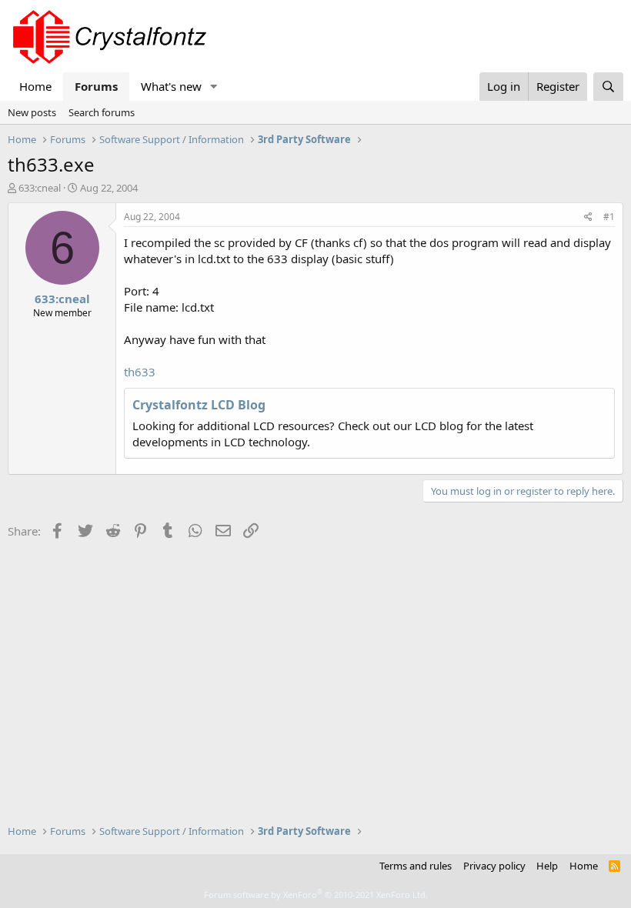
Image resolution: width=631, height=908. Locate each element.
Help (547, 866)
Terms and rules (415, 866)
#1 (609, 216)
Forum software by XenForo (316, 894)
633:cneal (39, 188)
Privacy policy (494, 866)
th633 (139, 371)
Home (35, 86)
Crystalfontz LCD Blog (198, 404)
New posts (32, 112)
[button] (214, 86)
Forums (96, 86)
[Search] (608, 86)
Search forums (101, 112)
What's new (171, 86)
